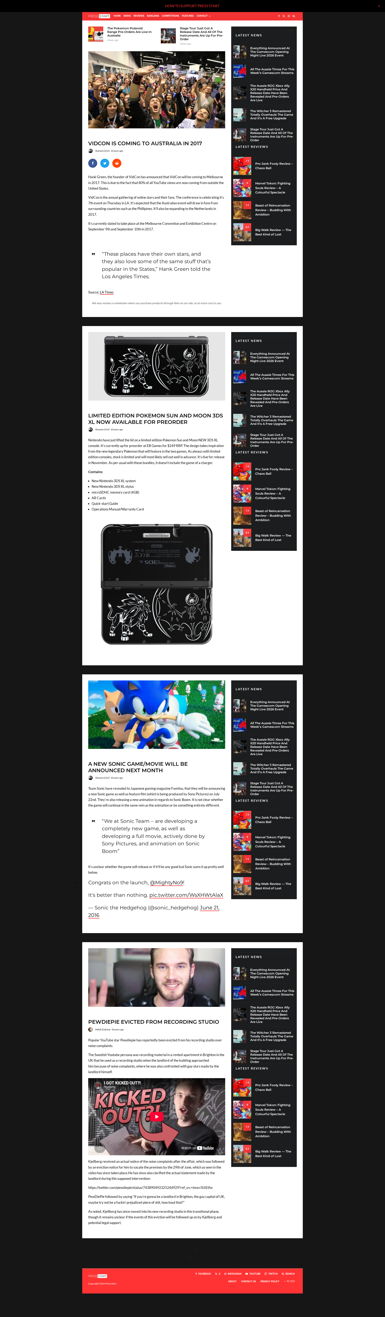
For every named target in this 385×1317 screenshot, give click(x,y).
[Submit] (116, 163)
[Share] (92, 163)
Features (188, 15)
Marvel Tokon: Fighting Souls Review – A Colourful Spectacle (272, 187)
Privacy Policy (269, 1281)
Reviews (139, 15)
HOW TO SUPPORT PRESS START (192, 6)
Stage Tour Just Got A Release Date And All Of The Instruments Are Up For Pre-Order (201, 34)
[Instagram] (288, 16)
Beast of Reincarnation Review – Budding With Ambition (273, 209)
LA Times (106, 292)
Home (117, 15)
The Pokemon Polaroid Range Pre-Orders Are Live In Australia (129, 32)
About (232, 1281)
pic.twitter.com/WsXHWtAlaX (186, 895)
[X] (283, 16)
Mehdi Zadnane (102, 1029)
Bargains (153, 15)
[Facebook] (279, 16)
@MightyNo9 (166, 882)
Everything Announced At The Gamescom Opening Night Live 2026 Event (270, 51)
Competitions (170, 15)
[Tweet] (104, 163)
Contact (202, 15)
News (127, 15)
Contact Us (248, 1281)
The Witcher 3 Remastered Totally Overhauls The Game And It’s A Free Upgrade (271, 114)
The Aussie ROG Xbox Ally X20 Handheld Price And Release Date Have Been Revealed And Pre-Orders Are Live (270, 93)
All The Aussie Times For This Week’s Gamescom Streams (272, 71)
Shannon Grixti (102, 150)
